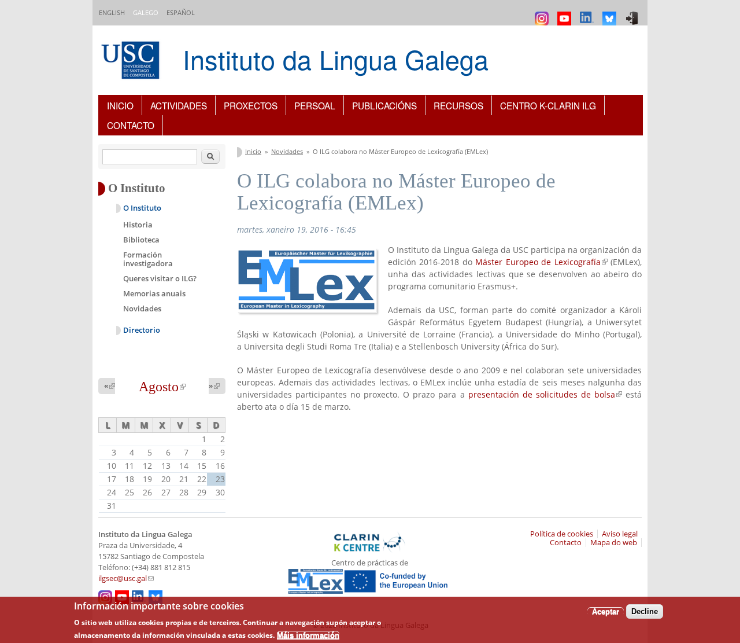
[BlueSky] (610, 13)
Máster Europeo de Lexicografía (541, 261)
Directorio (141, 330)
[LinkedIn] (588, 13)
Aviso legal (620, 534)
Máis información (308, 634)
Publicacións (384, 105)
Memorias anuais (154, 293)
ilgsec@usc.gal (126, 578)
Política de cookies (561, 534)
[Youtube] (565, 13)
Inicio (120, 105)
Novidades (287, 151)
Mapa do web (613, 542)
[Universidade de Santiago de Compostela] (131, 61)
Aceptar (605, 611)
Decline (644, 611)
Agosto (162, 386)
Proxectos (251, 105)
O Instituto (142, 208)
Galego (145, 12)
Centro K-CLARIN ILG (548, 105)
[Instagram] (543, 13)
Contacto (130, 125)
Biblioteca (141, 239)
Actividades (178, 105)
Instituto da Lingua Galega (336, 59)
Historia (138, 224)
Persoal (314, 105)
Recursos (458, 105)
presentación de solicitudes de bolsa (545, 394)
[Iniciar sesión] (633, 13)
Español (180, 12)
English (112, 12)
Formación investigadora (148, 259)
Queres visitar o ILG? (160, 278)
